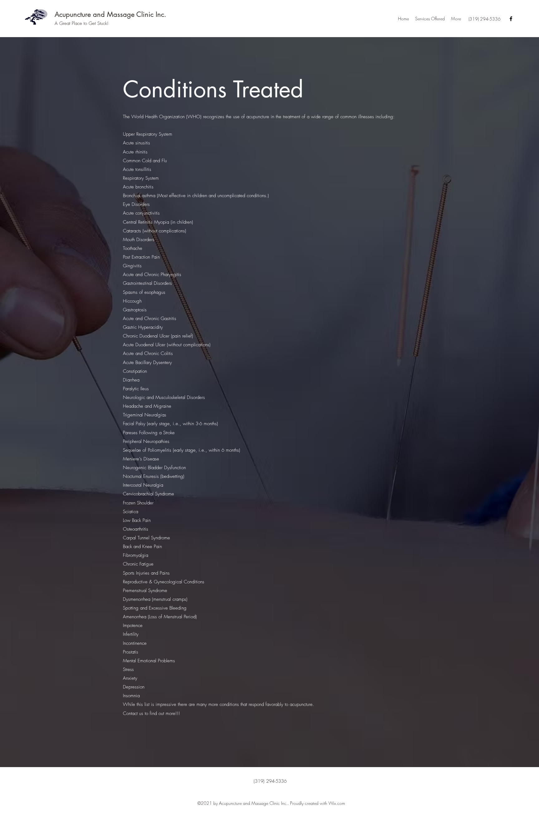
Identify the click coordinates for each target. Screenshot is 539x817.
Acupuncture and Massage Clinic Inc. (110, 14)
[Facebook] (511, 19)
